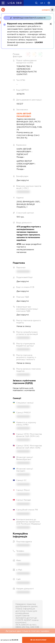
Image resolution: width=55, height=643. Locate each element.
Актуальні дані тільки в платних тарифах (27, 631)
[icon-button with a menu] (52, 9)
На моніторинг (39, 640)
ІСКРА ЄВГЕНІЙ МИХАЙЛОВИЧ (24, 114)
